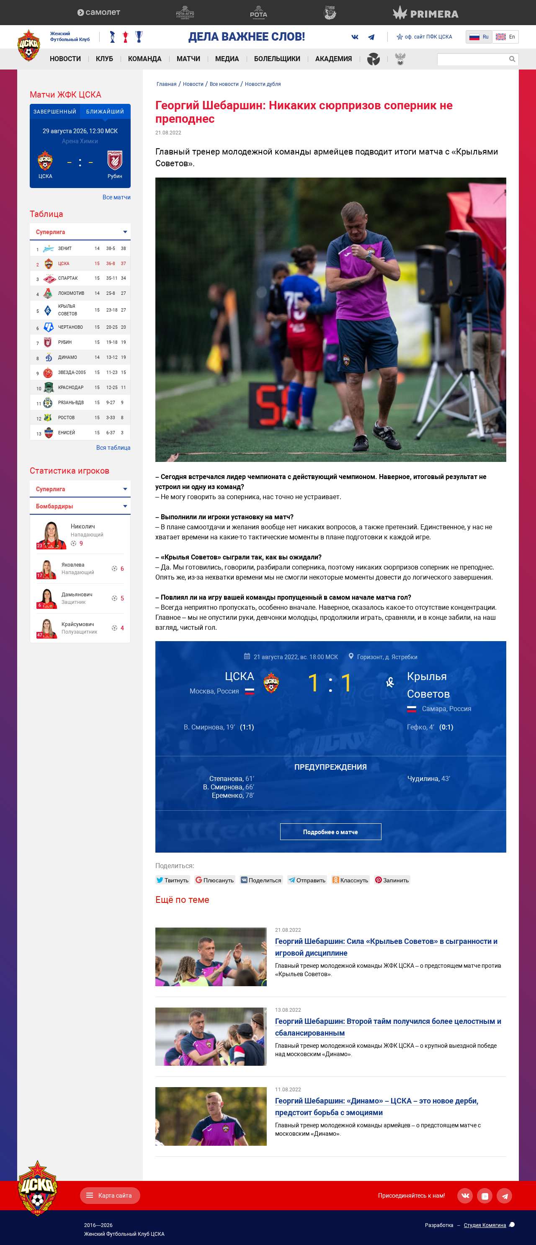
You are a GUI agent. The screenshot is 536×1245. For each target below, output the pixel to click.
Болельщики (277, 59)
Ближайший (105, 112)
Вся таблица (113, 447)
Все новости (224, 84)
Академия (333, 59)
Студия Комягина (485, 1225)
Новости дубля (263, 84)
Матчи (188, 59)
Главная (167, 84)
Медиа (227, 59)
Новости (65, 59)
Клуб (104, 59)
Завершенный (55, 112)
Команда (145, 59)
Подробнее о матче (330, 832)
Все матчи (117, 197)
